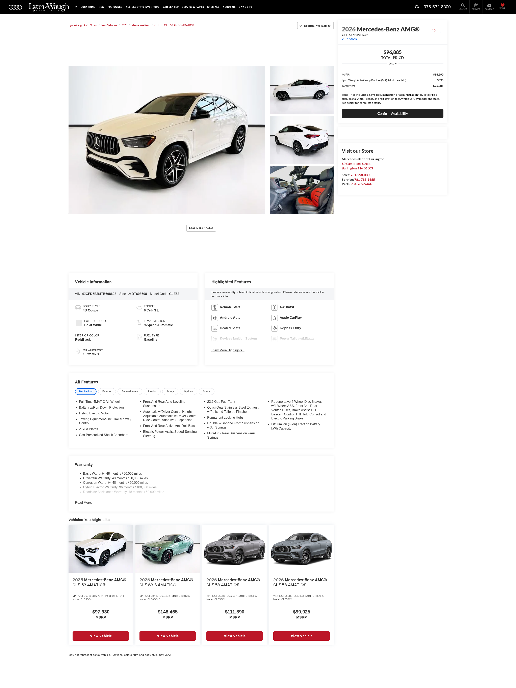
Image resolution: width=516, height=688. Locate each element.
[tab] (86, 391)
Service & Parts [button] (193, 7)
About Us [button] (229, 7)
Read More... (84, 502)
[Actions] (439, 31)
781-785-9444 (361, 184)
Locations (88, 7)
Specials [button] (213, 7)
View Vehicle (101, 636)
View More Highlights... (227, 350)
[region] (392, 87)
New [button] (101, 7)
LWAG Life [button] (246, 7)
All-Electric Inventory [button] (142, 7)
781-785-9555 (364, 179)
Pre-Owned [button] (114, 7)
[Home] (76, 7)
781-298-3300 (361, 175)
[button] (167, 140)
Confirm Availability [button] (392, 113)
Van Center (170, 7)
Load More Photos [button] (201, 227)
